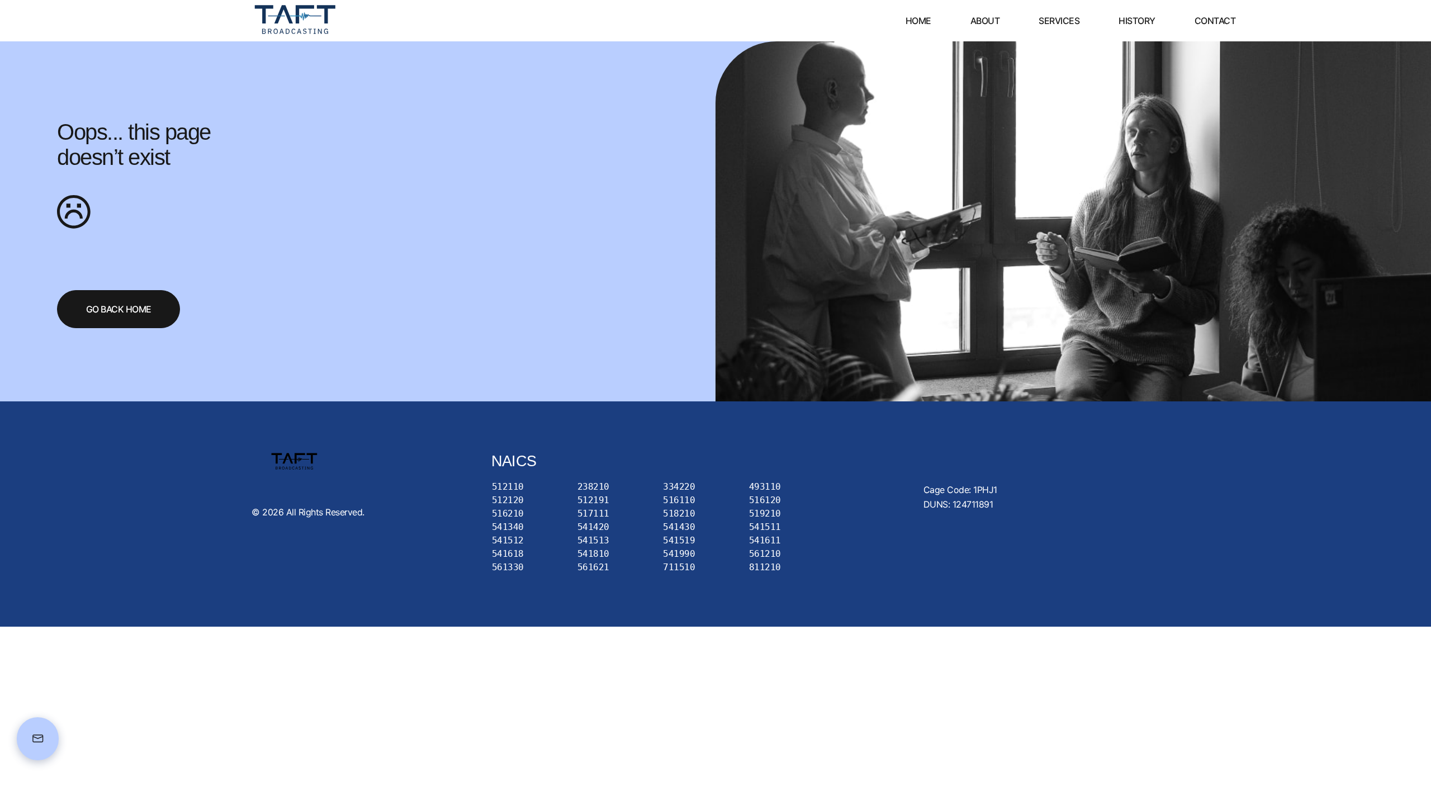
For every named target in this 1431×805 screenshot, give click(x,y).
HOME (918, 20)
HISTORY (1137, 20)
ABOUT (985, 20)
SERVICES (1059, 20)
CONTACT (1215, 20)
